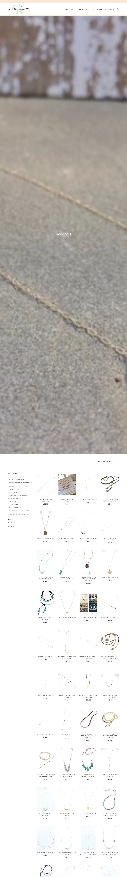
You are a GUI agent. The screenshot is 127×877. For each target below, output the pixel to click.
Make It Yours (14, 489)
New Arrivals (70, 9)
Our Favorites (84, 9)
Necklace (11, 526)
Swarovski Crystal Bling (18, 495)
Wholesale (109, 9)
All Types (11, 523)
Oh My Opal (13, 492)
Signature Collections (16, 498)
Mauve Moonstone (15, 508)
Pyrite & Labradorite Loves (19, 511)
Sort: (100, 461)
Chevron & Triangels (16, 480)
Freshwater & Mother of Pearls (20, 483)
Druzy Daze (13, 501)
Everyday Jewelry (14, 477)
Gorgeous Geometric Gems (18, 486)
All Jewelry (97, 9)
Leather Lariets (15, 504)
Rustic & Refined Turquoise (19, 514)
